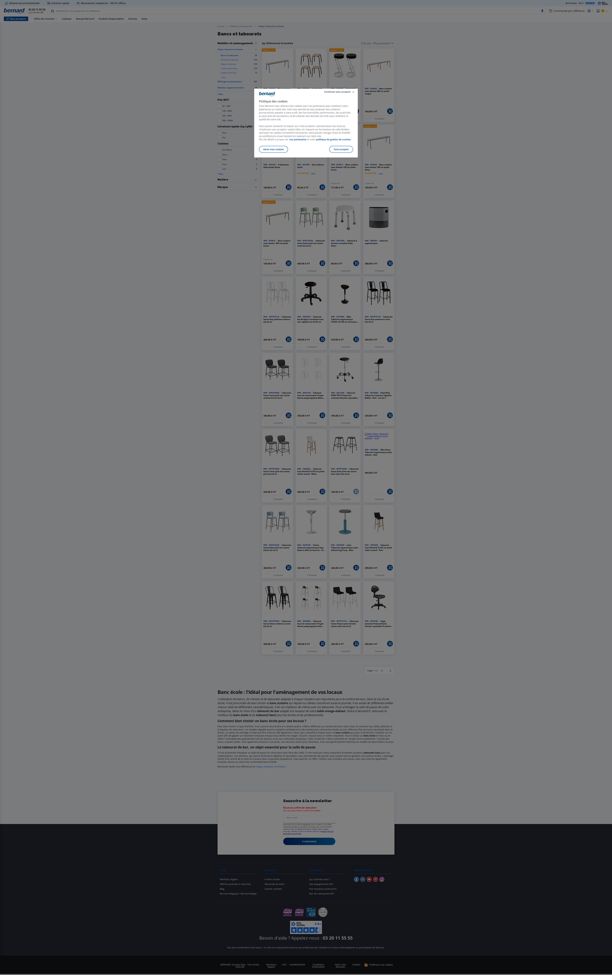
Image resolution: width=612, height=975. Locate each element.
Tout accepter (341, 149)
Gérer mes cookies (273, 149)
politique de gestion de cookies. (333, 139)
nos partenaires (297, 139)
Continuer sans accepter (337, 91)
